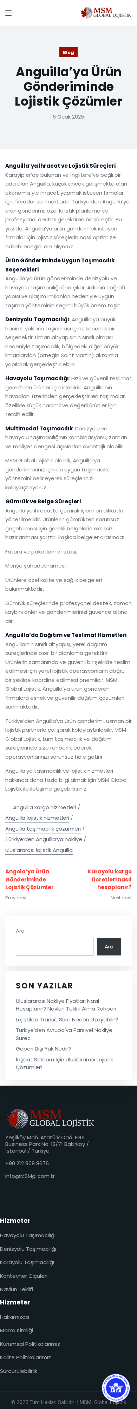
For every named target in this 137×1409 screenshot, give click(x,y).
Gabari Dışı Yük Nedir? (43, 1048)
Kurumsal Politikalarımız (30, 1344)
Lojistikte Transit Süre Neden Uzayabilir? (67, 1019)
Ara (20, 930)
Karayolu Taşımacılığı (27, 1262)
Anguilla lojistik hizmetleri (37, 817)
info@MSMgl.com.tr (30, 1176)
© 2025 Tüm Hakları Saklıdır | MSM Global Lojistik (68, 1402)
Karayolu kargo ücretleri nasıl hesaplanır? (109, 879)
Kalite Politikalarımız (25, 1357)
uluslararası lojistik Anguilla (39, 850)
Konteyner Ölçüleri (23, 1276)
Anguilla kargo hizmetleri (44, 807)
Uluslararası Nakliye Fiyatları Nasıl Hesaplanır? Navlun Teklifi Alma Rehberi (66, 1005)
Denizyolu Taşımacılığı (28, 1249)
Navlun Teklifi (16, 1289)
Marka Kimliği (16, 1330)
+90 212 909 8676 (27, 1163)
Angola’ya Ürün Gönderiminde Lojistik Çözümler (29, 879)
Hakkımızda (14, 1317)
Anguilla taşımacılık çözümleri (43, 828)
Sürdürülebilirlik (18, 1371)
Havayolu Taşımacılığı (28, 1235)
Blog (68, 52)
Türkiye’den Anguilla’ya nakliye (43, 839)
